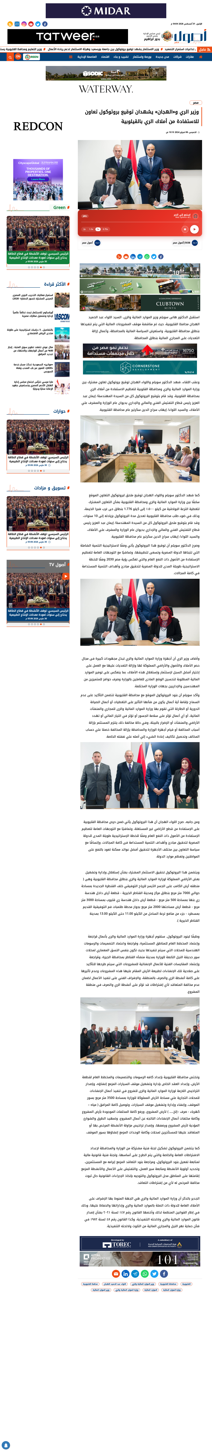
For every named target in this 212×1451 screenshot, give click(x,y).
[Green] (31, 57)
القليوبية (186, 1284)
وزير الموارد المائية (101, 1290)
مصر (196, 103)
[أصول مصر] (190, 37)
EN (18, 56)
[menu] (70, 57)
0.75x (105, 229)
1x (98, 229)
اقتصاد (105, 56)
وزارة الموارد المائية (172, 1290)
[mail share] (126, 256)
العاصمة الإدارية (87, 56)
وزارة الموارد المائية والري (126, 1290)
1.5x (91, 229)
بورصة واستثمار (142, 56)
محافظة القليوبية (168, 1284)
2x (84, 229)
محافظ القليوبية (90, 1284)
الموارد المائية (150, 1290)
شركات (177, 56)
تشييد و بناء (121, 56)
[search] (10, 57)
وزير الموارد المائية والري (143, 1284)
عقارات (190, 56)
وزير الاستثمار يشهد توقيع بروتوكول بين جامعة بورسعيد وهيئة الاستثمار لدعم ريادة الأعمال (143, 49)
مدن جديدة (162, 56)
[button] (44, 267)
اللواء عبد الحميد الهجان (115, 1284)
